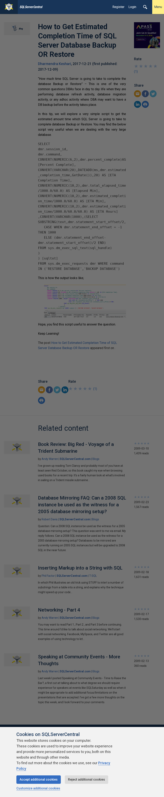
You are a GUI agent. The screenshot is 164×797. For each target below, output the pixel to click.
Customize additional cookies (38, 788)
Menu (158, 7)
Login (132, 7)
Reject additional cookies (86, 779)
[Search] (145, 7)
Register (118, 7)
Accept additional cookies (39, 779)
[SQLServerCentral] (9, 7)
